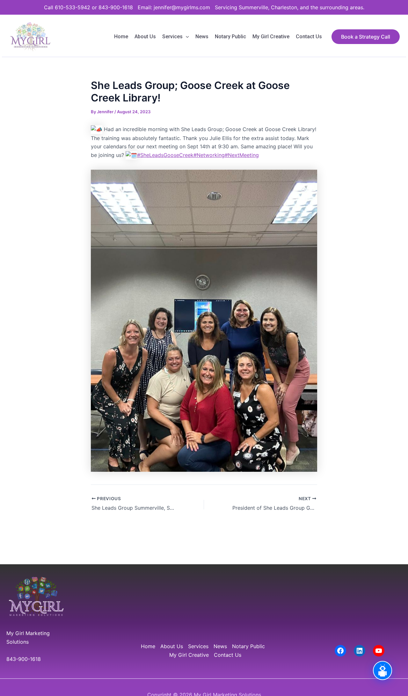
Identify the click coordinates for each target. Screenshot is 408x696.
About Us (145, 36)
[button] (186, 36)
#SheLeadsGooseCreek (165, 155)
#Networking (209, 155)
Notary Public (230, 36)
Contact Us (309, 36)
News (201, 36)
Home (121, 36)
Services (172, 36)
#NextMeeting (242, 155)
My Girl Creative (270, 36)
